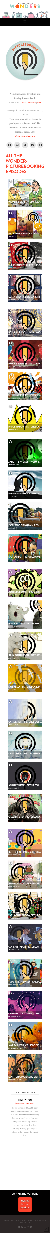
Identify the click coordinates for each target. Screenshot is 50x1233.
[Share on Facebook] (9, 145)
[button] (24, 22)
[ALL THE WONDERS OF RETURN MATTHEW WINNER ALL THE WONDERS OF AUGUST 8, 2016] (2, 1174)
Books (6, 1220)
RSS (39, 102)
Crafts (14, 1220)
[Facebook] (19, 1227)
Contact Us (25, 1222)
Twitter (30, 1103)
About (41, 1220)
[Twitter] (22, 1227)
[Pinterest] (31, 1227)
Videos (23, 1220)
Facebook (20, 1103)
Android (32, 102)
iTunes (23, 102)
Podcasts (32, 1220)
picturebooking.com (25, 136)
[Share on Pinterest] (33, 145)
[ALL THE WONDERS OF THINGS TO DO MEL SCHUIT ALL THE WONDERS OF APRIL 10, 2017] (0, 1174)
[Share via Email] (40, 145)
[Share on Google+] (25, 145)
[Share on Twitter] (17, 145)
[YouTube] (25, 1227)
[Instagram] (28, 1227)
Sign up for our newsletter (25, 1204)
